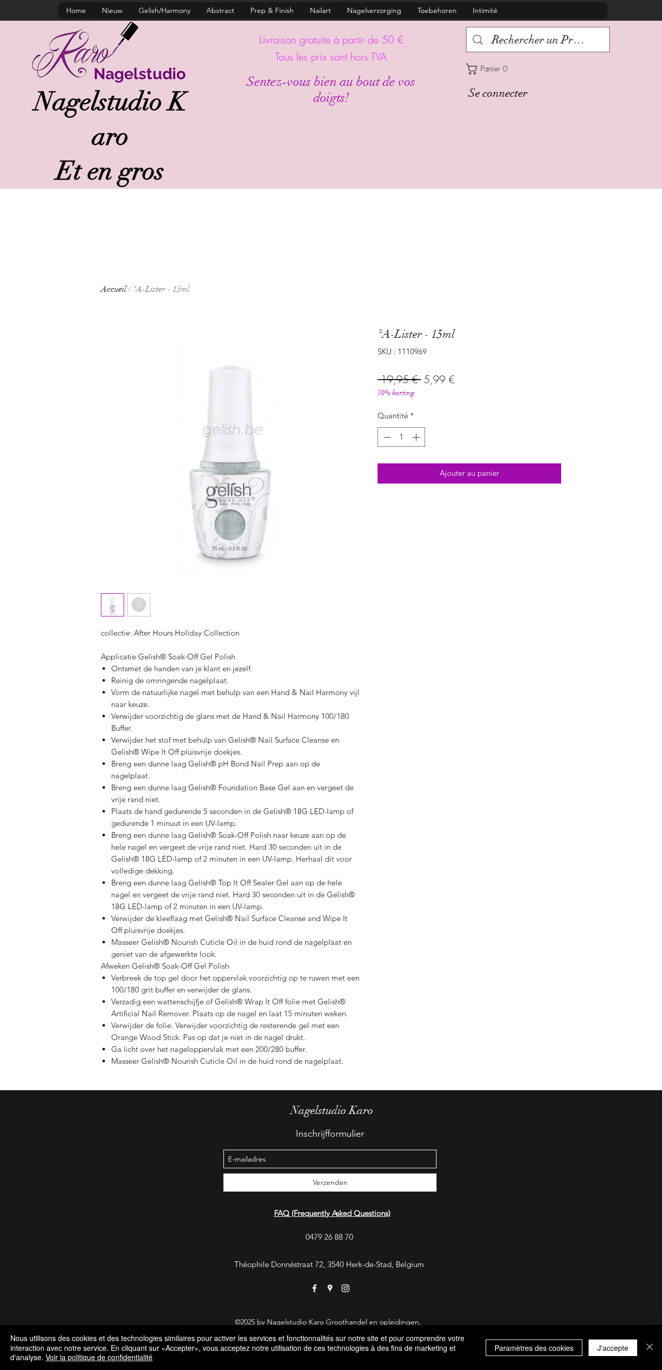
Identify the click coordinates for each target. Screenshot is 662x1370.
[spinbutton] (401, 437)
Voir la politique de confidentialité (99, 1357)
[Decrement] (386, 437)
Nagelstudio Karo (332, 1110)
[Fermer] (649, 1347)
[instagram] (345, 1288)
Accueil (113, 289)
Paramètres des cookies (534, 1348)
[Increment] (417, 437)
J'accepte (612, 1348)
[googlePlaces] (330, 1288)
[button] (538, 69)
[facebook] (314, 1288)
